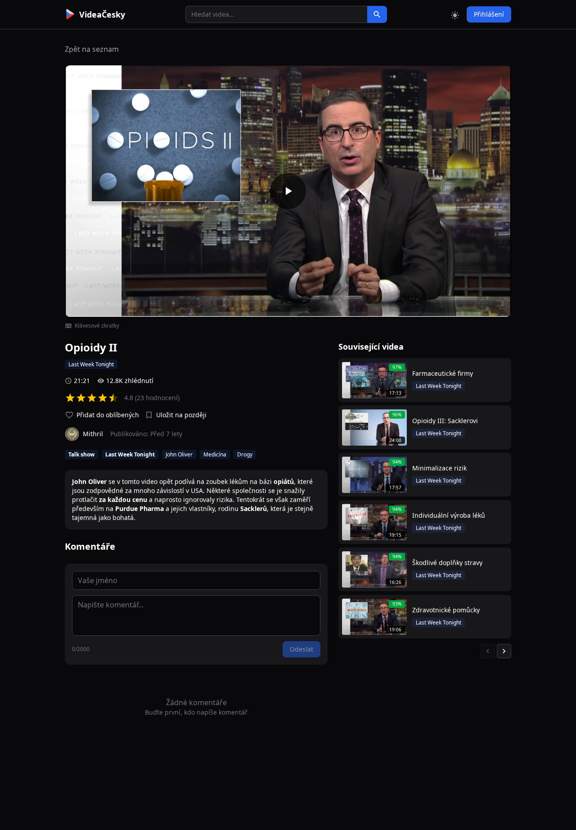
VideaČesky (102, 14)
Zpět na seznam (92, 49)
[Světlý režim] (455, 14)
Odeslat (301, 649)
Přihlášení (489, 14)
